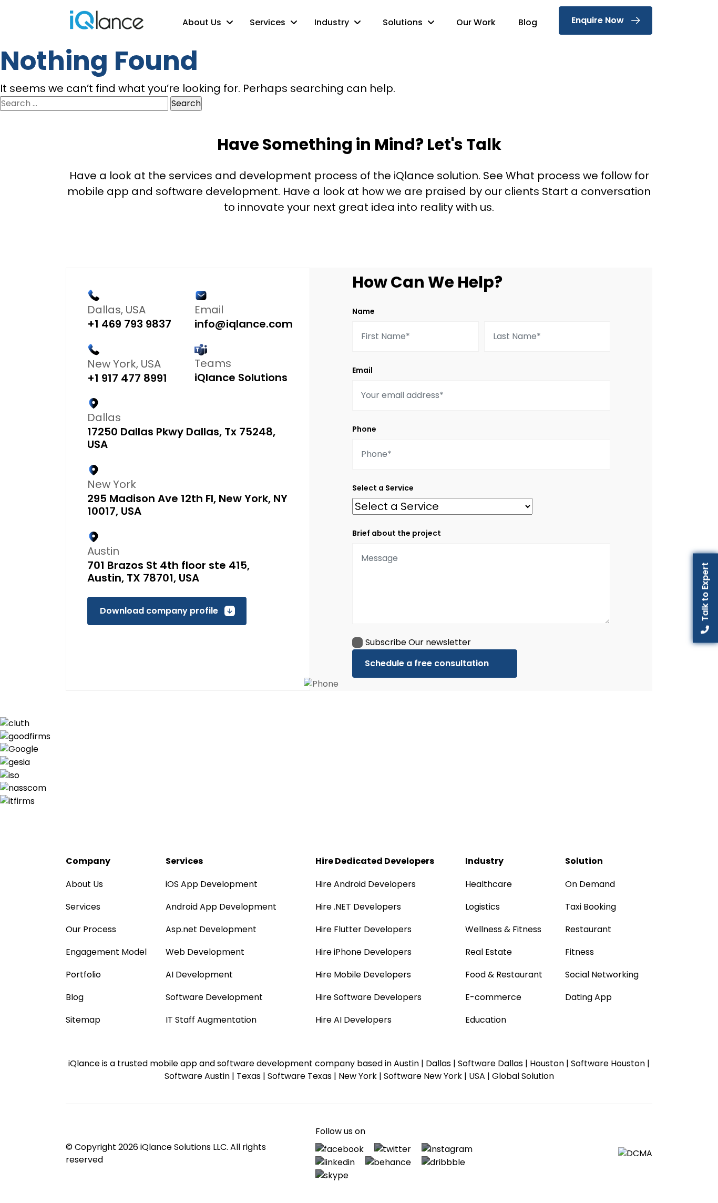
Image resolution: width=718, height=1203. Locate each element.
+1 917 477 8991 (127, 378)
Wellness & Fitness (503, 929)
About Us (202, 22)
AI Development (199, 974)
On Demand (590, 884)
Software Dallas (490, 1063)
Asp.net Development (211, 929)
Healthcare (488, 884)
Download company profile (159, 611)
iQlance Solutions (241, 377)
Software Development (214, 997)
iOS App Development (212, 884)
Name (363, 311)
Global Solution (523, 1076)
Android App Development (221, 907)
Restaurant (588, 929)
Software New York (423, 1076)
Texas (249, 1076)
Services (269, 22)
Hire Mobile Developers (363, 974)
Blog (527, 22)
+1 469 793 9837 (129, 324)
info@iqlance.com (243, 324)
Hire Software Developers (368, 997)
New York (358, 1076)
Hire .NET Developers (358, 907)
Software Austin (197, 1076)
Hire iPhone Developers (363, 952)
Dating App (588, 997)
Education (485, 1020)
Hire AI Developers (353, 1020)
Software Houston (608, 1063)
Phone (364, 429)
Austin (406, 1063)
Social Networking (602, 974)
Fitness (579, 952)
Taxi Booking (590, 907)
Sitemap (83, 1020)
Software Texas (300, 1076)
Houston (547, 1063)
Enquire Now (597, 20)
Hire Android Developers (365, 884)
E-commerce (493, 997)
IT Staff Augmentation (211, 1020)
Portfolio (83, 974)
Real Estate (488, 952)
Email (362, 370)
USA (477, 1076)
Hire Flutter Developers (363, 929)
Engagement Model (106, 952)
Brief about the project (396, 533)
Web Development (205, 952)
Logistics (482, 907)
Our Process (91, 929)
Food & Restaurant (503, 974)
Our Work (476, 22)
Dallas (438, 1063)
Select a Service (383, 488)
